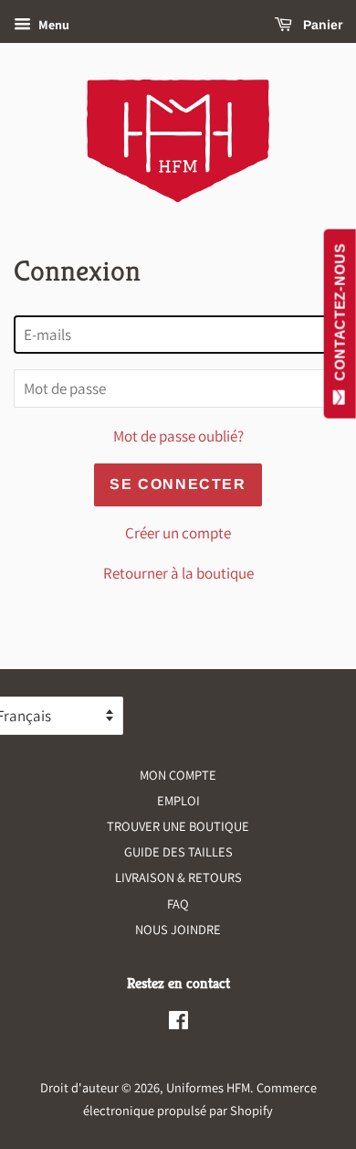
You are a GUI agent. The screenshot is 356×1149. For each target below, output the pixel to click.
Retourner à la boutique (178, 573)
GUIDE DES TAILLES (178, 851)
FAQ (178, 903)
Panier (320, 24)
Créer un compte (178, 533)
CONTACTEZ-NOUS (340, 316)
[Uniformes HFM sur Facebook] (178, 1023)
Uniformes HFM (208, 1087)
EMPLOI (178, 800)
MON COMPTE (178, 774)
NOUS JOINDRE (178, 929)
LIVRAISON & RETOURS (178, 877)
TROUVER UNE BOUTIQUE (178, 826)
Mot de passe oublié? (178, 436)
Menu (52, 24)
